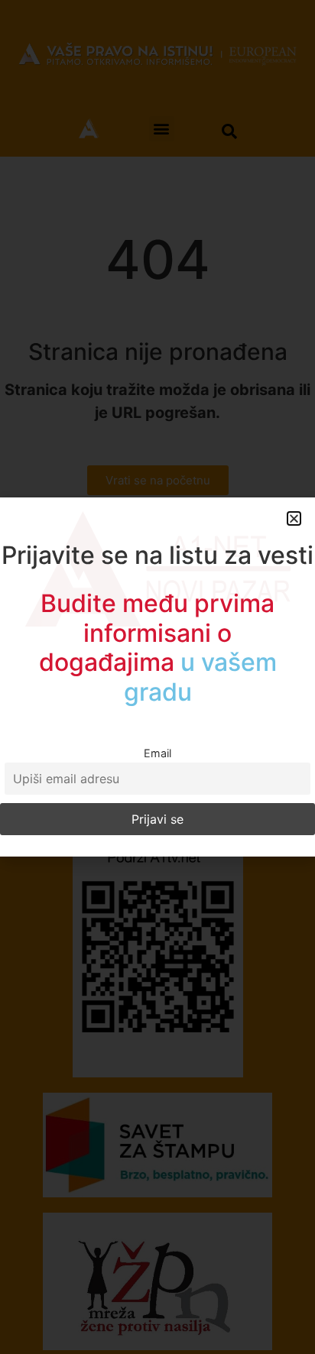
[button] (294, 518)
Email (157, 753)
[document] (157, 677)
